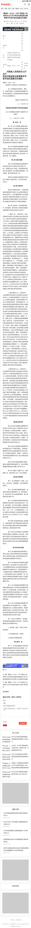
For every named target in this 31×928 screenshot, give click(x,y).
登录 (25, 1)
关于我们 (12, 920)
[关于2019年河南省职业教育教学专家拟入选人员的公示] (6, 774)
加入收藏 (16, 23)
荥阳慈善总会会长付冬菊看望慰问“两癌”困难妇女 (16, 840)
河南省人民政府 (9, 21)
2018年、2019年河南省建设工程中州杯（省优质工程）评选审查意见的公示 (20, 748)
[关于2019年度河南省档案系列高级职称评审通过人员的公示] (6, 739)
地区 (9, 8)
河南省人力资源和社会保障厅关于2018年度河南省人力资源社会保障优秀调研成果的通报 (20, 765)
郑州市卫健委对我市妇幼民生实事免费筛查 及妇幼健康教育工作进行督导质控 (16, 849)
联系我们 (18, 920)
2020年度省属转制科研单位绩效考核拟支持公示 (16, 814)
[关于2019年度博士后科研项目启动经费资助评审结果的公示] (6, 757)
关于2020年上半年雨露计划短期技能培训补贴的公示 (16, 823)
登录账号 (12, 706)
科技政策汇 (9, 4)
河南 (6, 8)
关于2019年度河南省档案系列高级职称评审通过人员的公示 (20, 739)
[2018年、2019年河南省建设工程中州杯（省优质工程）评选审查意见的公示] (6, 748)
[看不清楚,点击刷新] (5, 725)
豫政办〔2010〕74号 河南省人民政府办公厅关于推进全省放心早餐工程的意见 (15, 685)
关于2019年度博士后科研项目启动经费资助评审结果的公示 (20, 757)
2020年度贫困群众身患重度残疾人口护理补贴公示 (16, 832)
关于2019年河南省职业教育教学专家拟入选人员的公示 (19, 773)
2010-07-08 (19, 21)
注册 (29, 1)
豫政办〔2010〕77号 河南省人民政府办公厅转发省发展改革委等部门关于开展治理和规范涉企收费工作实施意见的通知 (15, 677)
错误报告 (21, 23)
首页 (2, 8)
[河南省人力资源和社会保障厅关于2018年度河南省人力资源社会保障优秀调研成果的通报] (6, 765)
